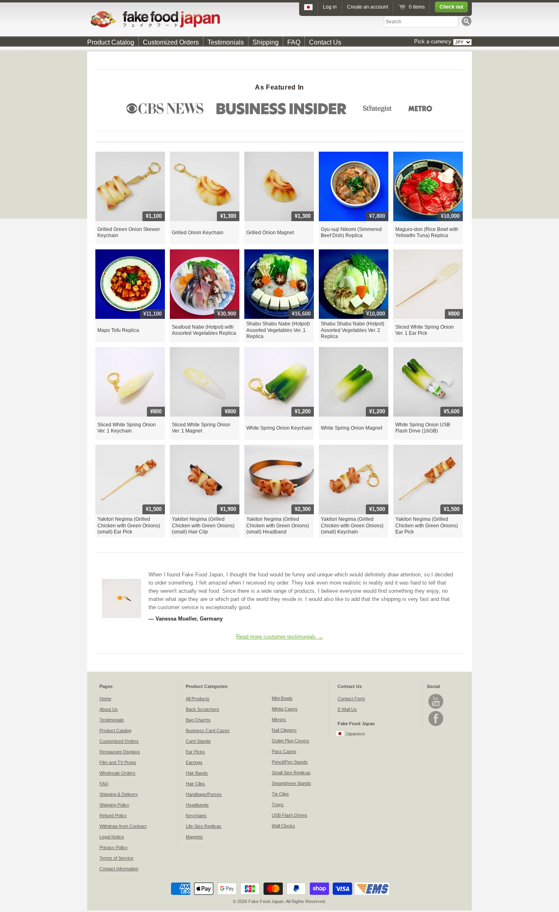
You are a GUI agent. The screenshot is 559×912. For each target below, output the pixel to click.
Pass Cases (284, 751)
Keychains (196, 815)
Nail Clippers (284, 730)
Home (105, 698)
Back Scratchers (202, 709)
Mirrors (279, 719)
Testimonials (225, 42)
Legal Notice (111, 836)
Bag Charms (198, 719)
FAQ (293, 42)
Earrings (194, 762)
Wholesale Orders (117, 773)
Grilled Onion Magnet (270, 232)
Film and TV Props (117, 762)
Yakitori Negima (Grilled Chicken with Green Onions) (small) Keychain (352, 525)
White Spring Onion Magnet (351, 428)
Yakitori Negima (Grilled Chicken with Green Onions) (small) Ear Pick (128, 525)
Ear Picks (195, 751)
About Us (108, 709)
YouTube (435, 701)
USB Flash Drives (289, 815)
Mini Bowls (282, 698)
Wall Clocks (283, 825)
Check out (451, 7)
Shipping (265, 42)
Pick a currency (433, 41)
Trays (278, 804)
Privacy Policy (113, 847)
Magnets (194, 836)
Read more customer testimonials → (279, 637)
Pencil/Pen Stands (290, 762)
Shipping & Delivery (118, 794)
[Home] (279, 19)
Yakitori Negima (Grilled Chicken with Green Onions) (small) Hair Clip (203, 525)
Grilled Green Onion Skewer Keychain (128, 232)
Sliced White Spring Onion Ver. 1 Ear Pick (424, 330)
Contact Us (325, 42)
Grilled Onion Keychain (197, 232)
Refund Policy (113, 815)
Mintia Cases (285, 708)
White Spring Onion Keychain (279, 428)
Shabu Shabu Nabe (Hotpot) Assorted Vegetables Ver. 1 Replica (278, 330)
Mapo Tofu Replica (118, 330)
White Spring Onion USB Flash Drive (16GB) (422, 428)
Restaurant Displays (119, 751)
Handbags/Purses (204, 794)
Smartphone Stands (291, 783)
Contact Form (351, 698)
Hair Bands (197, 773)
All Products (198, 698)
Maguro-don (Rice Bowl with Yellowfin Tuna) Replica (426, 232)
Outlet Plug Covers (290, 740)
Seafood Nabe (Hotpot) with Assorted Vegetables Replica (204, 330)
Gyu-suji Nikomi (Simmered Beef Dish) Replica (351, 232)
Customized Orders (171, 42)
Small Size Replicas (291, 772)
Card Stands (198, 741)
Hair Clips (195, 783)
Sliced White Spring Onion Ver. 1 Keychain (126, 428)
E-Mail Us (347, 709)
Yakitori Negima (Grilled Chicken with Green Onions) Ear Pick (426, 525)
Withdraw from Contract (123, 826)
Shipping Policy (114, 804)
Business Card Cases (208, 730)
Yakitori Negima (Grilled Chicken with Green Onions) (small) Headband (277, 525)
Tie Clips (280, 793)
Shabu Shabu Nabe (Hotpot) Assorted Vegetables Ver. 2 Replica (352, 330)
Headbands (197, 804)
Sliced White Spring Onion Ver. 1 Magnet (201, 428)
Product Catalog (110, 42)
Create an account (367, 7)
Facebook (435, 718)
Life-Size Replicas (203, 826)
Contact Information (118, 868)
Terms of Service (116, 858)
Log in (330, 7)
